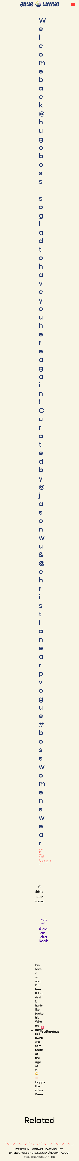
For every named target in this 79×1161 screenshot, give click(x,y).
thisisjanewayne (39, 896)
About (65, 1153)
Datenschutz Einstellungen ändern (34, 1153)
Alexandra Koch (41, 853)
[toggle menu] (73, 4)
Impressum (22, 1149)
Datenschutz (54, 1149)
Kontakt (37, 1149)
